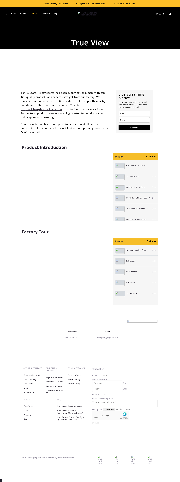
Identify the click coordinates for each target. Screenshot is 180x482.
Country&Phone (100, 379)
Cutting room (130, 261)
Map (26, 388)
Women (27, 415)
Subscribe (134, 127)
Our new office (131, 293)
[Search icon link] (6, 13)
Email (95, 394)
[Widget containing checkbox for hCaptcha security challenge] (110, 415)
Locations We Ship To (54, 391)
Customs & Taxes (54, 386)
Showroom (29, 392)
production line (131, 272)
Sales (26, 419)
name (95, 375)
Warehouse (130, 282)
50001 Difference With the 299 (137, 209)
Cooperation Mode (32, 375)
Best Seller (28, 406)
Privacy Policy (74, 379)
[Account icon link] (170, 14)
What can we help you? (102, 398)
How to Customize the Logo (136, 165)
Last (124, 388)
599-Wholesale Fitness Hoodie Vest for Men (142, 198)
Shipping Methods (54, 381)
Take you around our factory (136, 250)
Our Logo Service (132, 176)
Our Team (28, 383)
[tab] (136, 165)
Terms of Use (74, 375)
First (125, 383)
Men (26, 410)
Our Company (30, 379)
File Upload (97, 409)
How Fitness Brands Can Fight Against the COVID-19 (70, 418)
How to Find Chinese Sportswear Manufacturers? (70, 411)
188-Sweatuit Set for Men (135, 187)
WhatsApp (72, 331)
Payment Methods (54, 377)
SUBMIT (95, 423)
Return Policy (74, 383)
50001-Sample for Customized (137, 219)
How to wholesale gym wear (70, 406)
